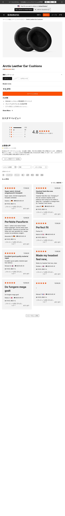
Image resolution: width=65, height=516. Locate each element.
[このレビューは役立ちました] (24, 208)
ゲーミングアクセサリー (18, 19)
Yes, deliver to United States (23, 9)
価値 (37, 175)
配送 (32, 175)
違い (23, 175)
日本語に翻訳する (11, 203)
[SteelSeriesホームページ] (13, 15)
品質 (27, 175)
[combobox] (25, 167)
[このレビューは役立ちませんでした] (27, 208)
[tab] (39, 14)
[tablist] (39, 14)
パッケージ (9, 175)
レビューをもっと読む (32, 315)
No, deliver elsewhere (41, 9)
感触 (42, 175)
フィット (17, 175)
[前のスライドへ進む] (3, 2)
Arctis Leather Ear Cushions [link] (34, 19)
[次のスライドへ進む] (62, 2)
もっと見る (5, 179)
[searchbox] (8, 167)
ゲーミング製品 (7, 19)
